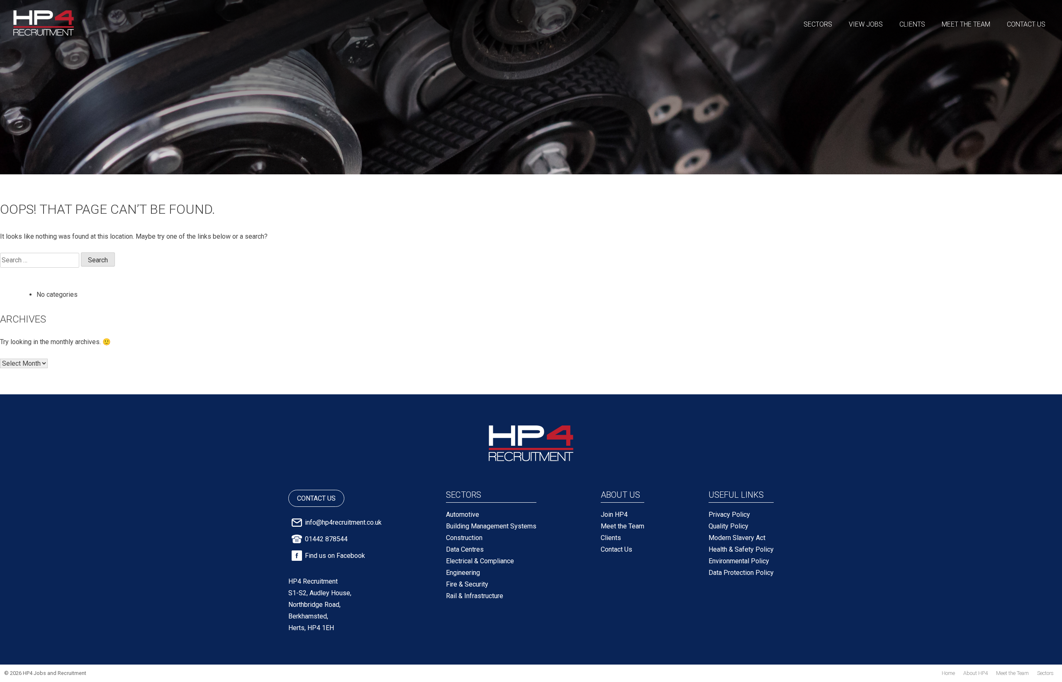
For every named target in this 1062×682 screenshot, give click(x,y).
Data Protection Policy (741, 573)
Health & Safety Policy (741, 549)
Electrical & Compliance (480, 561)
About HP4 (975, 673)
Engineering (463, 573)
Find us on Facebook (335, 556)
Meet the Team (966, 24)
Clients (912, 24)
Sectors (818, 24)
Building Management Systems (491, 526)
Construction (464, 538)
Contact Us (1026, 24)
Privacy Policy (729, 514)
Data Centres (465, 549)
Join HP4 (614, 514)
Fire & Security (467, 584)
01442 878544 (326, 539)
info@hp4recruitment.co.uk (343, 522)
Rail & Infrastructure (474, 596)
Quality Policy (728, 526)
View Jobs (866, 24)
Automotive (462, 514)
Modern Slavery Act (737, 538)
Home (948, 673)
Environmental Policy (739, 561)
